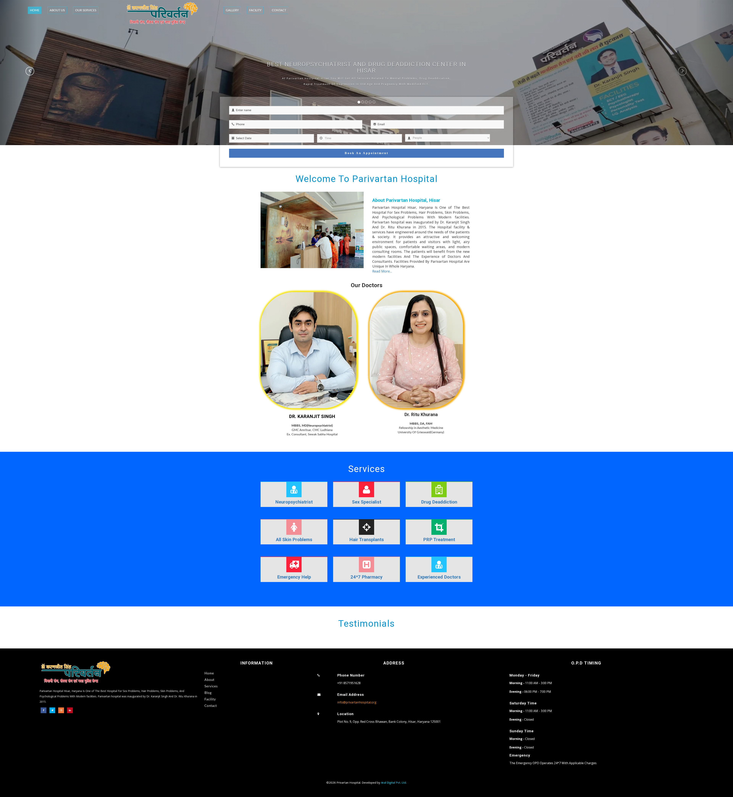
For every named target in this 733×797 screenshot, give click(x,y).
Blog (208, 692)
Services (211, 686)
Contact (279, 10)
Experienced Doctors (439, 577)
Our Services (85, 10)
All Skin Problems (294, 539)
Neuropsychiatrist (294, 502)
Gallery (232, 10)
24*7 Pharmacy (366, 577)
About (209, 679)
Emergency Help (294, 577)
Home (34, 10)
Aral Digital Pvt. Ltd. (394, 782)
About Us (57, 10)
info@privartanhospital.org (356, 702)
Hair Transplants (366, 539)
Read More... (382, 271)
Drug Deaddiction (439, 502)
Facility (255, 10)
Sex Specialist (366, 502)
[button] (18, 72)
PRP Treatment (439, 539)
